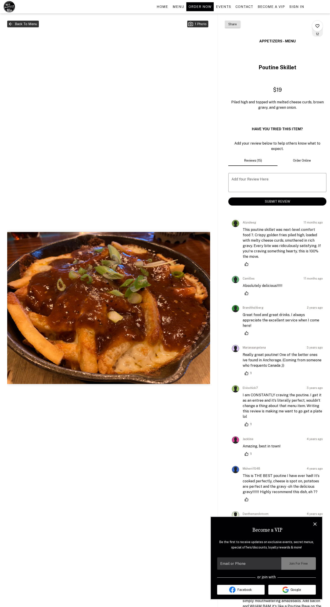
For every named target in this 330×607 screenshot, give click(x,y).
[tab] (252, 160)
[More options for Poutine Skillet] (317, 26)
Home (162, 7)
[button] (23, 24)
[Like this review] (248, 264)
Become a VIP (271, 7)
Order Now (200, 7)
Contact (244, 7)
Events (223, 7)
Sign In (296, 7)
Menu (178, 7)
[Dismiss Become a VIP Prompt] (315, 524)
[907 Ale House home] (24, 6)
